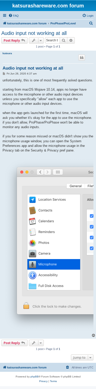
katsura (7, 53)
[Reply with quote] (81, 57)
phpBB (34, 376)
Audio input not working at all (34, 33)
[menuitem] (13, 16)
